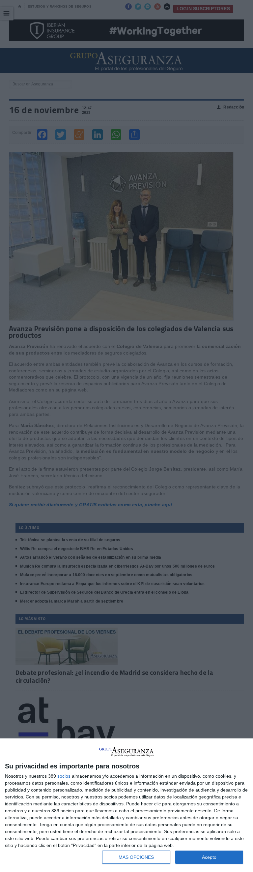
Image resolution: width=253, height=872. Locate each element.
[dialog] (126, 805)
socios (63, 776)
